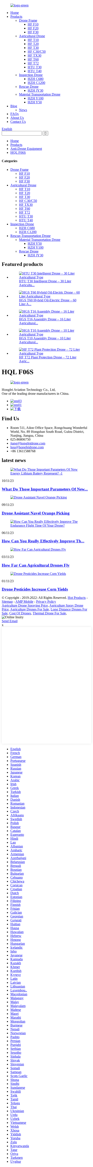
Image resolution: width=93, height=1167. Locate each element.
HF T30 (33, 48)
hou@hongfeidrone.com (27, 447)
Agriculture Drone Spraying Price (25, 605)
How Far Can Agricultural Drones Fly (36, 565)
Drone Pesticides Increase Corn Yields (35, 589)
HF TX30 (34, 55)
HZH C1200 (36, 83)
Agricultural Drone (32, 36)
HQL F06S (18, 152)
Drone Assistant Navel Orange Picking (36, 513)
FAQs (14, 114)
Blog (13, 106)
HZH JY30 (35, 90)
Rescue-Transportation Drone (30, 236)
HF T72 (33, 63)
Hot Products (77, 597)
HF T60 (33, 59)
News (23, 110)
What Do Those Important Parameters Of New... (45, 489)
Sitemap (7, 601)
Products (16, 16)
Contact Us (18, 121)
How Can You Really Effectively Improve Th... (43, 541)
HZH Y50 (35, 102)
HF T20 (33, 44)
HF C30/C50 (37, 51)
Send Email (10, 621)
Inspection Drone (31, 75)
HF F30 (33, 32)
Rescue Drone (28, 86)
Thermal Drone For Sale (49, 613)
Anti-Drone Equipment (26, 148)
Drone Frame (28, 20)
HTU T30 (35, 67)
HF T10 (33, 40)
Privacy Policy (46, 601)
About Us (17, 118)
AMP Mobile (24, 601)
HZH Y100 (35, 98)
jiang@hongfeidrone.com (27, 443)
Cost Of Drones (20, 613)
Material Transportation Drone (39, 94)
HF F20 (33, 28)
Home (14, 12)
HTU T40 (35, 71)
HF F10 (33, 24)
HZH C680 (35, 79)
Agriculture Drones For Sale (29, 609)
